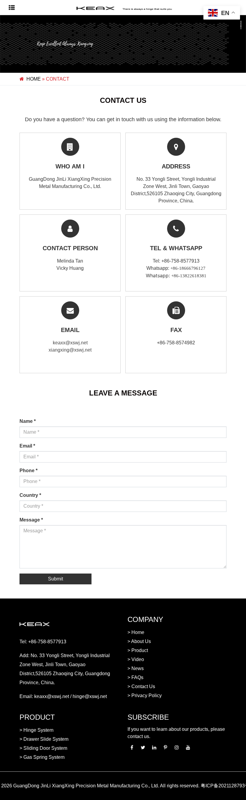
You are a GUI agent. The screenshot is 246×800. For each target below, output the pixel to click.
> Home (136, 632)
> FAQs (135, 677)
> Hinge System (36, 730)
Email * (27, 445)
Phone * (29, 470)
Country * (30, 495)
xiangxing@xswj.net (70, 349)
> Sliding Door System (43, 748)
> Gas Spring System (42, 757)
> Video (136, 659)
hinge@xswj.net (90, 696)
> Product (138, 650)
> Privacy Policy (145, 695)
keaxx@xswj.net (70, 342)
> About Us (139, 641)
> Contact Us (141, 686)
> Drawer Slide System (44, 739)
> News (136, 668)
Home (33, 79)
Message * (31, 519)
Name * (28, 421)
